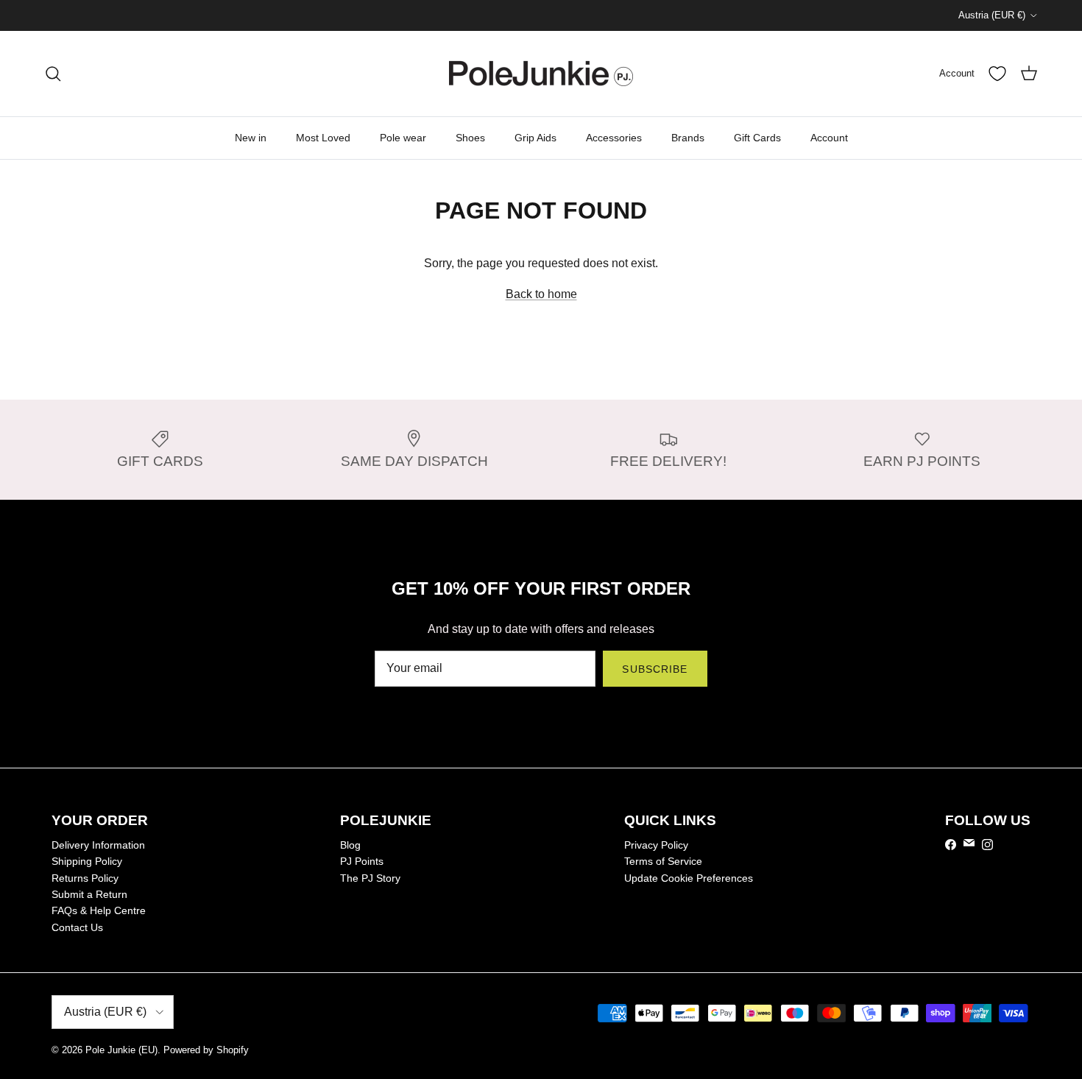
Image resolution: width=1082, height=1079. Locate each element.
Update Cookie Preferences (688, 878)
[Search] (53, 73)
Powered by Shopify (206, 1049)
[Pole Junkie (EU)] (541, 74)
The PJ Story (370, 878)
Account (829, 138)
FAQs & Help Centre (99, 910)
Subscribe (654, 669)
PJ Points (361, 861)
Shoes (470, 138)
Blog (350, 845)
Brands (687, 138)
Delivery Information (98, 845)
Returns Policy (85, 878)
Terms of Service (663, 861)
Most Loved (323, 138)
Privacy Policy (656, 845)
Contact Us (77, 927)
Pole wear (403, 138)
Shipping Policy (87, 861)
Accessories (614, 138)
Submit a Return (89, 894)
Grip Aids (535, 138)
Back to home (541, 294)
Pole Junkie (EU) (121, 1049)
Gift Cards (757, 138)
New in (250, 138)
